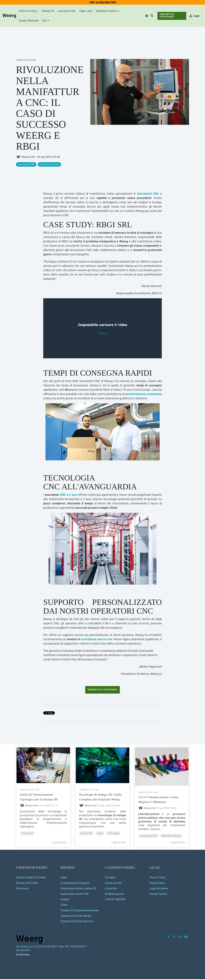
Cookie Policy (157, 882)
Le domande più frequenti (75, 882)
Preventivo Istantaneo (167, 15)
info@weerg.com (114, 893)
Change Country (158, 893)
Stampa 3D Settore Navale (76, 915)
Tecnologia (113, 833)
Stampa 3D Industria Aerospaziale (80, 910)
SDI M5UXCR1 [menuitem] (23, 950)
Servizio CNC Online (27, 882)
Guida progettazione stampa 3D (78, 888)
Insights (65, 899)
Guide (100, 833)
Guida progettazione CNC (75, 893)
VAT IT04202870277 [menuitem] (75, 946)
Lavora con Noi (113, 882)
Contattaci (111, 888)
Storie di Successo (49, 164)
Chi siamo (110, 877)
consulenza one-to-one (96, 639)
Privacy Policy (157, 877)
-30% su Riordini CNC (102, 2)
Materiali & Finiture (106, 10)
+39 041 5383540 (115, 899)
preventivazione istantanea (143, 394)
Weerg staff (28, 156)
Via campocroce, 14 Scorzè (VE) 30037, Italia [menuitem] (39, 946)
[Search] (151, 15)
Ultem (64, 904)
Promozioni (22, 888)
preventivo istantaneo (102, 690)
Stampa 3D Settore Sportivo (77, 921)
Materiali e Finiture (171, 836)
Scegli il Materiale (29, 20)
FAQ (44, 20)
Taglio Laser (86, 10)
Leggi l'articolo (59, 842)
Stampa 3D (48, 10)
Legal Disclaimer (158, 888)
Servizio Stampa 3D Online (31, 877)
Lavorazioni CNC (66, 10)
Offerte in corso (28, 10)
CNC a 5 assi (68, 494)
